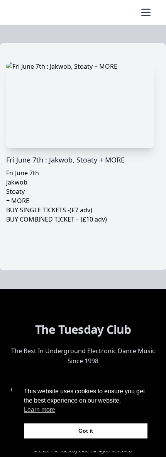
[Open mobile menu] (146, 12)
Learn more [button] (39, 409)
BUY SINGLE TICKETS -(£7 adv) (49, 210)
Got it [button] (85, 431)
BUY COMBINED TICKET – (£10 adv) (56, 219)
